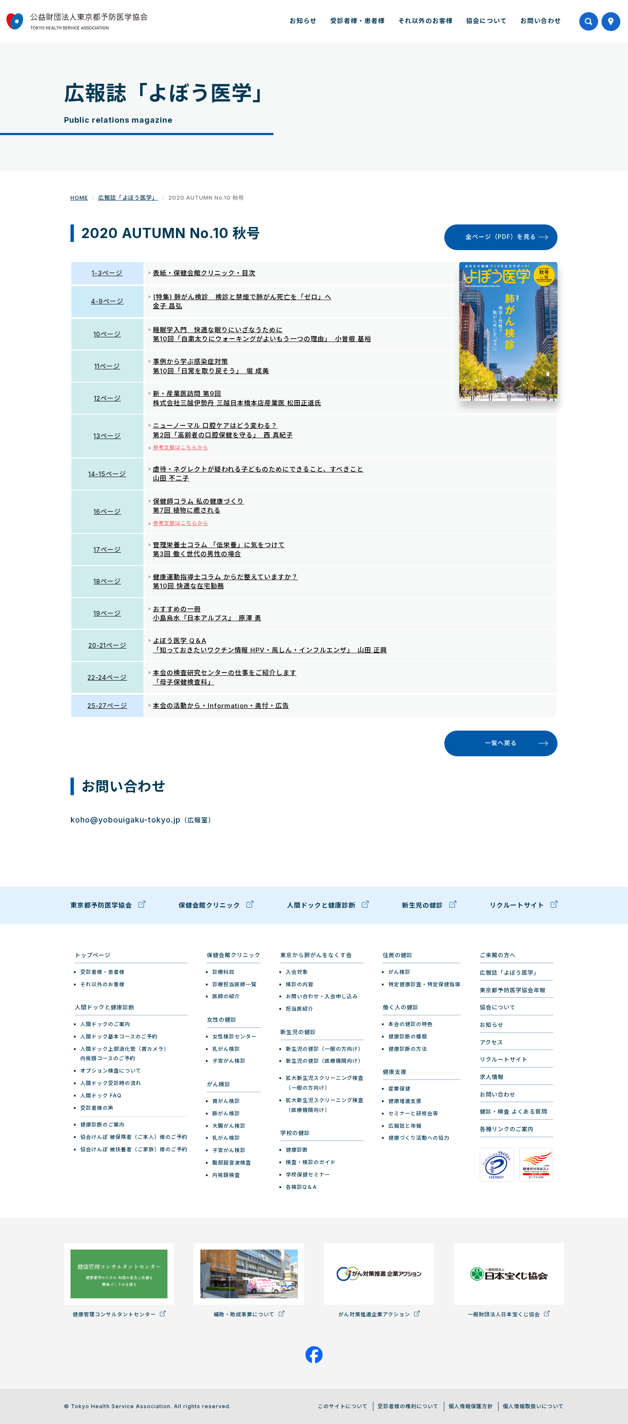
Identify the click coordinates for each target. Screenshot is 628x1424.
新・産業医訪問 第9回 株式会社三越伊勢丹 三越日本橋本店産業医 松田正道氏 (237, 398)
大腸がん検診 (229, 1126)
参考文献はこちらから (180, 447)
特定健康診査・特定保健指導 (424, 984)
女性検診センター (234, 1036)
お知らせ (303, 21)
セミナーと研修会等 (413, 1113)
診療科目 (223, 972)
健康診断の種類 (407, 1036)
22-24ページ (107, 677)
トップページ (93, 955)
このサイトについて (343, 1406)
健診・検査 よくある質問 (513, 1111)
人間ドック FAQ (101, 1095)
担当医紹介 (300, 1008)
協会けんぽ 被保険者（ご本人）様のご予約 (134, 1137)
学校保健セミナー (308, 1174)
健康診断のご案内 (102, 1124)
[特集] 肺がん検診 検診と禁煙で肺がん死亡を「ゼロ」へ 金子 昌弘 (242, 301)
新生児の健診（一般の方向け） (325, 1049)
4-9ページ (107, 301)
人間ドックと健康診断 (322, 905)
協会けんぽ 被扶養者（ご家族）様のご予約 (134, 1149)
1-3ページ (107, 273)
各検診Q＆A (301, 1187)
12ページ (107, 398)
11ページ (107, 366)
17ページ (107, 549)
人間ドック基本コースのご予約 (119, 1036)
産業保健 (399, 1088)
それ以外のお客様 (425, 21)
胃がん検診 (226, 1101)
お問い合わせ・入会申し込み (322, 996)
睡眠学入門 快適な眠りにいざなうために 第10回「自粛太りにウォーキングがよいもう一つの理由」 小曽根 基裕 (262, 334)
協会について (486, 21)
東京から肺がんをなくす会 (316, 955)
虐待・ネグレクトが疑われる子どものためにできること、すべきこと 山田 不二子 (258, 473)
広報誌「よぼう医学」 (128, 197)
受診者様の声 (97, 1108)
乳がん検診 (226, 1049)
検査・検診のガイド (311, 1162)
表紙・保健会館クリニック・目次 (204, 273)
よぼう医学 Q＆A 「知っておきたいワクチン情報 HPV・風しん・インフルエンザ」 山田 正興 (270, 645)
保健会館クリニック (210, 905)
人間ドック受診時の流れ (110, 1083)
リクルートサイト (518, 905)
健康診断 (297, 1150)
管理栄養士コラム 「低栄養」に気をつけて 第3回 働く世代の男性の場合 (219, 549)
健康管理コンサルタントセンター (115, 1314)
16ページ (107, 511)
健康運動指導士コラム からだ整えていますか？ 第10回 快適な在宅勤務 (225, 581)
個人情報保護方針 (471, 1406)
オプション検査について (110, 1070)
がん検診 (219, 1084)
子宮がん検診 (229, 1061)
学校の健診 (295, 1132)
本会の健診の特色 (410, 1024)
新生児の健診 (423, 905)
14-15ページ (107, 474)
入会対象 (297, 972)
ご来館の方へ (498, 955)
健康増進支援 (405, 1101)
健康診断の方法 (407, 1049)
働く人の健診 (401, 1007)
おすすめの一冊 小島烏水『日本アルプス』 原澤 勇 (207, 613)
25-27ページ (107, 706)
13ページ (107, 436)
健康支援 (395, 1071)
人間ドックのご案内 (105, 1024)
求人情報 (492, 1076)
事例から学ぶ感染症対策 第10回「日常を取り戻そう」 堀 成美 (211, 365)
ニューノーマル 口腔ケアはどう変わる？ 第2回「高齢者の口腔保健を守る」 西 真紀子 (223, 430)
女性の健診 (222, 1019)
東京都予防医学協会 (102, 905)
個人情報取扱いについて (533, 1406)
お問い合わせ (540, 21)
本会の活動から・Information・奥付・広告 (221, 706)
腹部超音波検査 (231, 1162)
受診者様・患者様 (357, 21)
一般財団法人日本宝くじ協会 (505, 1314)
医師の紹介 (226, 996)
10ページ (107, 334)
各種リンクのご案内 (507, 1129)
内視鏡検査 (226, 1175)
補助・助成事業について (245, 1314)
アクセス (491, 1042)
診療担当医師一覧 (234, 984)
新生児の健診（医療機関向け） (325, 1061)
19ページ (107, 613)
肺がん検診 (226, 1113)
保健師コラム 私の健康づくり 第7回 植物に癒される (198, 505)
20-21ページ (107, 645)
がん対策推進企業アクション (375, 1314)
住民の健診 (398, 955)
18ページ (107, 581)
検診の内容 (300, 984)
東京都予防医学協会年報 (513, 990)
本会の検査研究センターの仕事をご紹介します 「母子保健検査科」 (224, 677)
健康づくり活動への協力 (418, 1138)
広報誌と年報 (405, 1126)
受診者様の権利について (408, 1406)
